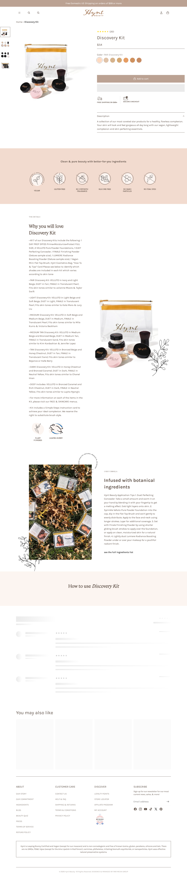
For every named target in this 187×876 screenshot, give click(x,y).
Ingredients (22, 805)
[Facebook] (135, 809)
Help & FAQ (60, 799)
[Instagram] (140, 809)
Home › (20, 21)
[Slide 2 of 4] (5, 42)
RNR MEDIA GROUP (120, 872)
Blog (18, 810)
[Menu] (19, 12)
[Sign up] (168, 802)
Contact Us (61, 794)
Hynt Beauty (70, 872)
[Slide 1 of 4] (5, 32)
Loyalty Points (101, 794)
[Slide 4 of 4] (5, 64)
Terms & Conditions (65, 810)
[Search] (29, 13)
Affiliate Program (103, 805)
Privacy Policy (62, 816)
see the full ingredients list (118, 552)
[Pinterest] (161, 809)
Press (19, 821)
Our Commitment (25, 799)
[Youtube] (145, 809)
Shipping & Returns (65, 805)
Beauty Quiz (22, 816)
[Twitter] (156, 809)
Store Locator (101, 799)
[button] (141, 88)
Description (103, 116)
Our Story (21, 794)
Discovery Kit (31, 21)
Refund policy (23, 832)
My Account (100, 810)
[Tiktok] (151, 809)
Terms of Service (25, 826)
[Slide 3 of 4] (5, 53)
